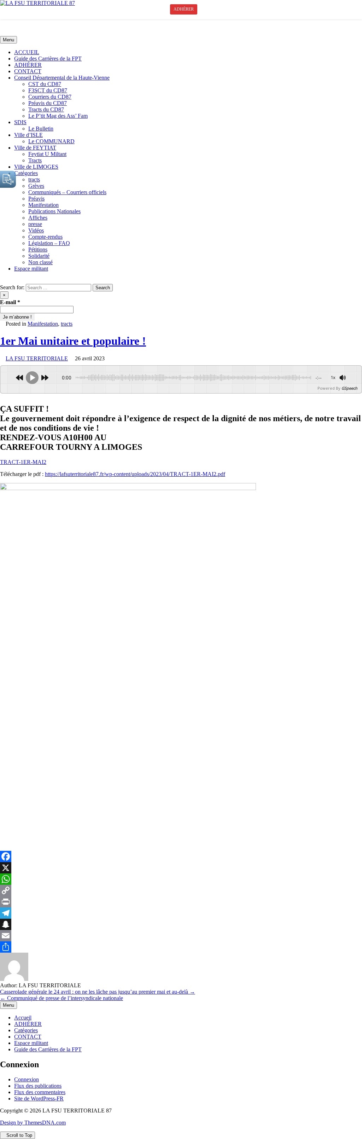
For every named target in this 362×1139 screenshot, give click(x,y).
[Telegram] (181, 913)
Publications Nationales (54, 211)
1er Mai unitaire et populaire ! (73, 341)
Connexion (26, 1079)
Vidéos (36, 230)
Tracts (35, 160)
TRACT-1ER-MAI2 (23, 462)
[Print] (181, 901)
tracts (34, 179)
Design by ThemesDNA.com (33, 1123)
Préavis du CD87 (47, 103)
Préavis (36, 199)
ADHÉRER (28, 65)
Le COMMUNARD (51, 141)
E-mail (10, 302)
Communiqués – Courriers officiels (67, 192)
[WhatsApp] (181, 879)
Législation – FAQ (49, 243)
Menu (8, 39)
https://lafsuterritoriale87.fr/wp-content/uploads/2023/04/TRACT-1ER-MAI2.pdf (135, 474)
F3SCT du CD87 (47, 90)
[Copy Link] (181, 890)
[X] (181, 867)
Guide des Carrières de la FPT (48, 59)
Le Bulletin (40, 129)
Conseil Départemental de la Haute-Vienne (62, 78)
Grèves (36, 186)
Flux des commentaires (39, 1092)
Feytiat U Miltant (47, 154)
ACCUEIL (26, 52)
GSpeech (349, 388)
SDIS (20, 122)
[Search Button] (2, 281)
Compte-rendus (45, 237)
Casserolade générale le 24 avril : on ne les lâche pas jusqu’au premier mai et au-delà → (97, 992)
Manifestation (43, 205)
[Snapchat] (181, 924)
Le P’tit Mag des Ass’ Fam (58, 116)
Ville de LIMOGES (36, 167)
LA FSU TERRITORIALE (37, 358)
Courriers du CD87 (49, 97)
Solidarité (38, 256)
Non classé (40, 262)
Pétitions (37, 249)
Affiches (37, 218)
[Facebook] (181, 856)
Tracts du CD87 (46, 109)
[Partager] (181, 947)
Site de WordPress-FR (39, 1099)
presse (35, 224)
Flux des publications (38, 1086)
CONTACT (27, 71)
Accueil (22, 1018)
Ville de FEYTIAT (35, 148)
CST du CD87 (44, 84)
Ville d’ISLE (28, 135)
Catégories (26, 173)
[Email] (181, 935)
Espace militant (31, 269)
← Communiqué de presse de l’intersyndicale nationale (61, 998)
